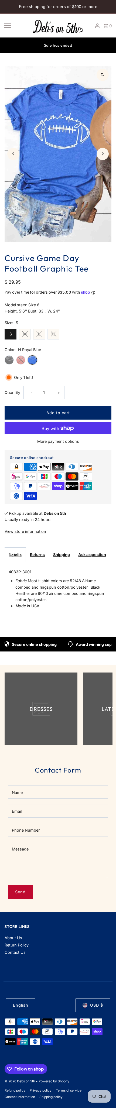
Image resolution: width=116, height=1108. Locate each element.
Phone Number (26, 830)
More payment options (58, 441)
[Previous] (13, 154)
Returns (37, 554)
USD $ (96, 1005)
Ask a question (92, 554)
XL (53, 334)
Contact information (20, 1097)
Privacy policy (41, 1090)
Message (20, 849)
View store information (25, 531)
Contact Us (15, 952)
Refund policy (15, 1090)
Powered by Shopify (54, 1081)
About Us (13, 937)
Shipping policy (51, 1097)
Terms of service (68, 1090)
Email (17, 811)
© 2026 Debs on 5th (20, 1081)
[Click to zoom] (103, 75)
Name (17, 792)
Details (15, 555)
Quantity (12, 392)
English (20, 1005)
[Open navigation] (15, 25)
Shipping (61, 554)
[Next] (103, 154)
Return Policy (17, 945)
